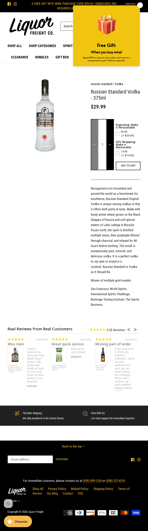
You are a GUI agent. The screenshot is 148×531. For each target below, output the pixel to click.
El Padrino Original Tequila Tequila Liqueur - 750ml (15, 368)
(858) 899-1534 (93, 481)
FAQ (80, 493)
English (12, 501)
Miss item (16, 344)
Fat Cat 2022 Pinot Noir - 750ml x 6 (101, 367)
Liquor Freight (35, 512)
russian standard (101, 84)
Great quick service (67, 344)
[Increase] (110, 144)
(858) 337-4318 (115, 481)
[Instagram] (15, 4)
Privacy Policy (57, 489)
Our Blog (52, 493)
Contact (68, 493)
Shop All (38, 489)
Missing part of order (113, 344)
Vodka (119, 84)
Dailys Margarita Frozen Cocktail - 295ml (59, 367)
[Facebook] (9, 4)
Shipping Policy (103, 489)
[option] (45, 115)
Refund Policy (79, 489)
